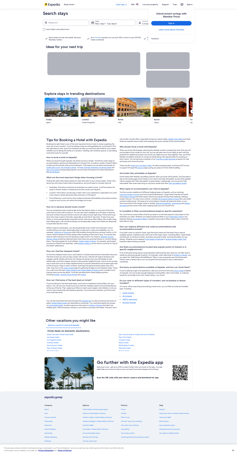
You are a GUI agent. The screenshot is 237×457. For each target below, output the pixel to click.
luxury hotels (179, 271)
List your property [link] (50, 417)
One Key (97, 37)
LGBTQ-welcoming (130, 299)
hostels (56, 274)
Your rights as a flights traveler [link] (169, 433)
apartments (176, 203)
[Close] (233, 450)
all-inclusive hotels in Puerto (168, 199)
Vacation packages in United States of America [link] (98, 421)
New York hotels (52, 170)
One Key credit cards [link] (90, 441)
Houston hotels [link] (53, 351)
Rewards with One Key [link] (90, 437)
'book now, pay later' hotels (141, 165)
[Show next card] (193, 111)
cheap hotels (68, 268)
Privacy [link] (123, 409)
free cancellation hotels (177, 183)
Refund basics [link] (164, 421)
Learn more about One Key (171, 29)
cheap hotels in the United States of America (83, 270)
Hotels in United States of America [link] (94, 413)
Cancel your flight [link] (165, 417)
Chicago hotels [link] (124, 340)
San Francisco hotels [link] (54, 345)
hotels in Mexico (84, 243)
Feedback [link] (47, 441)
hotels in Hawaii (129, 197)
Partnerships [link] (48, 421)
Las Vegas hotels (105, 167)
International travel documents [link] (169, 429)
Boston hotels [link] (124, 351)
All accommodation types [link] (91, 433)
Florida (66, 232)
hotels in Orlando (180, 255)
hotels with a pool (53, 167)
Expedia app (86, 301)
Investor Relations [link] (50, 429)
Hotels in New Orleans (87, 241)
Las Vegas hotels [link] (53, 337)
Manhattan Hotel (176, 217)
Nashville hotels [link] (125, 348)
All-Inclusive (127, 296)
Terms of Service (65, 450)
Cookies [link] (123, 413)
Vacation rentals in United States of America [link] (97, 417)
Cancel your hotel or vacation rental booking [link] (174, 413)
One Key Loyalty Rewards (166, 159)
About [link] (46, 409)
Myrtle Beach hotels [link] (126, 345)
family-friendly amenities (88, 167)
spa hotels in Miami (140, 219)
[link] (171, 38)
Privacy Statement (45, 450)
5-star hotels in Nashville (154, 239)
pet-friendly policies (68, 167)
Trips (175, 4)
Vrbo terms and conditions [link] (130, 425)
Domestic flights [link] (88, 425)
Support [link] (162, 409)
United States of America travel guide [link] (95, 409)
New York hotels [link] (125, 337)
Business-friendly (129, 302)
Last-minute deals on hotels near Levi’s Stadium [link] (137, 334)
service (140, 168)
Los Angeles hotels (56, 305)
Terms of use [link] (125, 417)
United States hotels (59, 303)
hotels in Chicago (95, 305)
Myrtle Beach (54, 172)
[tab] (63, 325)
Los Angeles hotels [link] (54, 340)
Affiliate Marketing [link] (50, 437)
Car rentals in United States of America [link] (95, 429)
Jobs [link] (46, 413)
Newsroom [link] (48, 425)
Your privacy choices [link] (128, 433)
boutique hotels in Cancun (130, 194)
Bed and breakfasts (163, 203)
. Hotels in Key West (175, 139)
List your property (150, 4)
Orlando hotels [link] (52, 342)
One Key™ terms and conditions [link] (131, 421)
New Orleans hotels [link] (54, 348)
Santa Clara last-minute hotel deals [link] (60, 334)
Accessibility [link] (125, 429)
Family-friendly (128, 293)
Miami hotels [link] (123, 342)
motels (83, 274)
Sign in (190, 4)
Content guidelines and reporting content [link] (135, 437)
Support (165, 4)
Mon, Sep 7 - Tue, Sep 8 (106, 23)
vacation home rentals (68, 274)
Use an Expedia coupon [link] (167, 425)
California (57, 232)
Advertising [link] (48, 433)
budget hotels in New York (176, 239)
